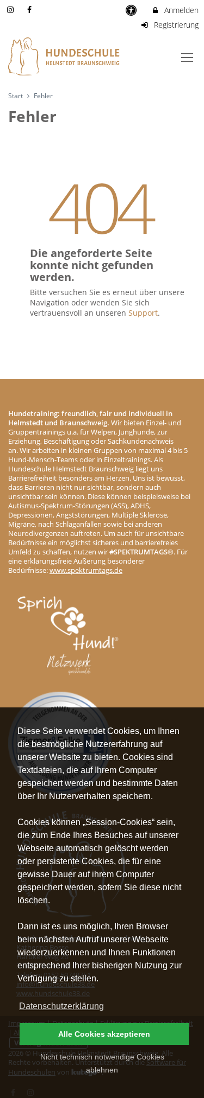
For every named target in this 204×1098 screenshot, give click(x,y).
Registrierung (175, 25)
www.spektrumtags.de (86, 570)
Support (143, 313)
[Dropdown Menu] (187, 57)
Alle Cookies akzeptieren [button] (104, 1034)
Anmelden (180, 10)
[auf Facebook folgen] (31, 9)
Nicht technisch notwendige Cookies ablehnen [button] (102, 1063)
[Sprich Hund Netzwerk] (68, 643)
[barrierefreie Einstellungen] (132, 10)
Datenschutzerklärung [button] (61, 1006)
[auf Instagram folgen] (11, 9)
